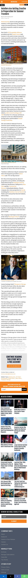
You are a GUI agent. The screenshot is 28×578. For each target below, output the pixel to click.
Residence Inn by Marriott (16, 192)
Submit (24, 389)
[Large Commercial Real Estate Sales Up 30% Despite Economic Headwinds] (20, 443)
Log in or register (14, 366)
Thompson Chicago (20, 284)
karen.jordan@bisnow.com (8, 374)
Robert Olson (11, 378)
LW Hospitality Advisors (15, 32)
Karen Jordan (4, 18)
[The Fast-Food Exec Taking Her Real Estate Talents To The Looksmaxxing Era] (20, 479)
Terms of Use (5, 569)
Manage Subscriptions (7, 554)
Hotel (26, 4)
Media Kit (4, 537)
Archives (3, 552)
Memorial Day (5, 21)
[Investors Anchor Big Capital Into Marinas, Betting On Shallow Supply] (20, 425)
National (22, 4)
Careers (3, 542)
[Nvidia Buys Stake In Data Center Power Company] (20, 408)
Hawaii (23, 190)
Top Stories (4, 559)
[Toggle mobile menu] (2, 1)
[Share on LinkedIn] (3, 576)
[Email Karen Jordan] (8, 18)
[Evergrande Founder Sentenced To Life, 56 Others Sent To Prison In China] (7, 461)
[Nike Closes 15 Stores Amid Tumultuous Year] (7, 443)
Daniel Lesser (16, 34)
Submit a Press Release (8, 539)
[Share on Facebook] (17, 576)
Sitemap (3, 572)
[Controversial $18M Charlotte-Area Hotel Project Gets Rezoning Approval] (20, 498)
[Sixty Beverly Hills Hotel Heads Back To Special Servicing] (7, 479)
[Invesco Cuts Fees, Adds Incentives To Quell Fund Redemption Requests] (7, 425)
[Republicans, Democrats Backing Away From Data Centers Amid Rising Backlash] (7, 498)
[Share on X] (10, 576)
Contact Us (4, 544)
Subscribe (24, 1)
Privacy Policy (5, 567)
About (3, 534)
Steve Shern (18, 378)
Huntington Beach (18, 182)
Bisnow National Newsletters (12, 512)
